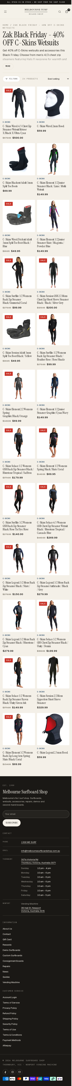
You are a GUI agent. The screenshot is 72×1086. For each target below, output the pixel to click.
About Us (7, 928)
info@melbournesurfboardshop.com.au (40, 850)
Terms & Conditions (12, 1034)
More (8, 66)
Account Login (10, 997)
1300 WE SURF (28, 842)
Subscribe (12, 822)
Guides (6, 977)
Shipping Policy (10, 1018)
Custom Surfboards (12, 955)
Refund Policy (9, 1013)
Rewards (7, 944)
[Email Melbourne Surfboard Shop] (19, 1072)
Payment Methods (12, 1040)
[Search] (59, 11)
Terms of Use (9, 1029)
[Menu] (5, 11)
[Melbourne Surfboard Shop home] (36, 11)
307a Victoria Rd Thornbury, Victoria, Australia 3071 (38, 861)
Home (6, 25)
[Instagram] (12, 1072)
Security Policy (10, 1024)
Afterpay (7, 1045)
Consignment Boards (13, 961)
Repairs (6, 966)
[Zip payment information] (60, 1079)
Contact (7, 934)
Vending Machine (11, 982)
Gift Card (7, 939)
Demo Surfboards (11, 950)
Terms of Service (11, 1002)
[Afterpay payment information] (53, 1079)
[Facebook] (5, 1072)
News (5, 971)
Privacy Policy (10, 1008)
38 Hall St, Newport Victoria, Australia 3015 (33, 910)
